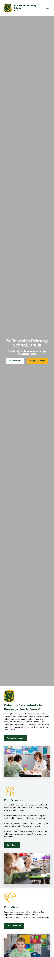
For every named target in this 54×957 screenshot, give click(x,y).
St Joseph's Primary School (25, 6)
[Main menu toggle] (47, 7)
